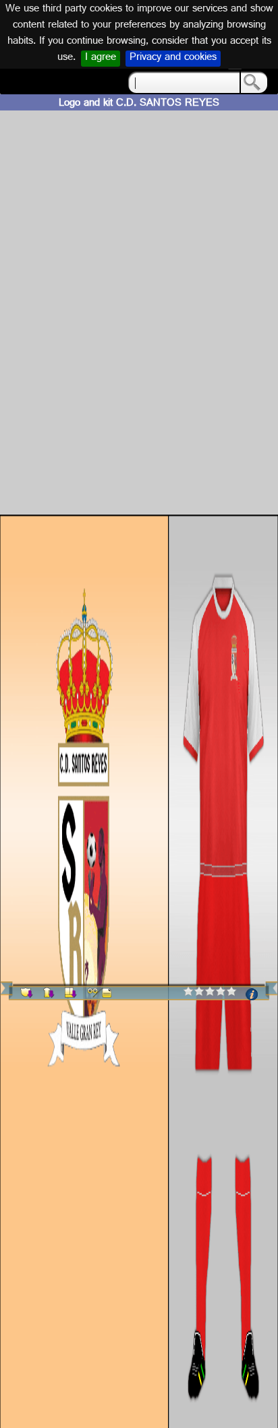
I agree (100, 59)
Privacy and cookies (173, 59)
